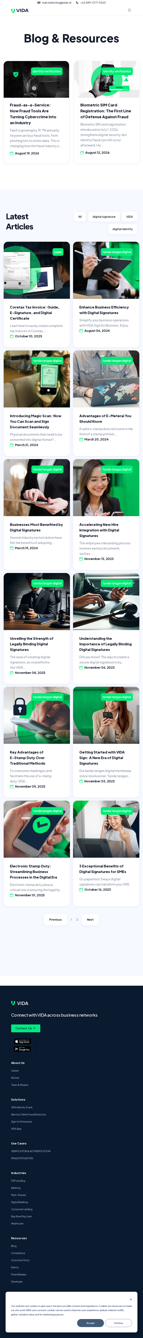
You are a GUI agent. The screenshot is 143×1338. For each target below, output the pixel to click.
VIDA (129, 216)
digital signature (104, 216)
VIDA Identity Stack (22, 1107)
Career (15, 1070)
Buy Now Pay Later (21, 1216)
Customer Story (20, 1260)
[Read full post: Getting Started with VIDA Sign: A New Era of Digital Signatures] (106, 715)
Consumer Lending (21, 1209)
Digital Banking (19, 1202)
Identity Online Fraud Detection (28, 1114)
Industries (18, 1173)
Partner (15, 1077)
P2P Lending (18, 1180)
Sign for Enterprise (21, 1121)
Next (90, 919)
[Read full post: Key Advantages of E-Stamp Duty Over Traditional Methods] (37, 715)
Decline (118, 1322)
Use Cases (19, 1143)
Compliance (18, 1253)
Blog (14, 1245)
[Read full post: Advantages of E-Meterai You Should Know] (106, 378)
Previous (55, 919)
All (80, 216)
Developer (17, 1281)
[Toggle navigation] (129, 10)
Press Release (19, 1274)
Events (15, 1267)
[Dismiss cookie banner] (131, 1299)
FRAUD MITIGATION (22, 1158)
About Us (18, 1063)
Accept (90, 1322)
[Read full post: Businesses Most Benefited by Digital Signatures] (37, 487)
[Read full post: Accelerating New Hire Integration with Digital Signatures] (106, 487)
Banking (15, 1187)
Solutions (18, 1099)
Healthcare (17, 1223)
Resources (19, 1238)
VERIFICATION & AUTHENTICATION (30, 1151)
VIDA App (16, 1128)
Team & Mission (20, 1084)
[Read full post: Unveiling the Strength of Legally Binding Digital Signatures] (37, 601)
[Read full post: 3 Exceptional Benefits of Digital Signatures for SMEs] (106, 829)
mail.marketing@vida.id (56, 2)
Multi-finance (18, 1194)
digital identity (122, 229)
